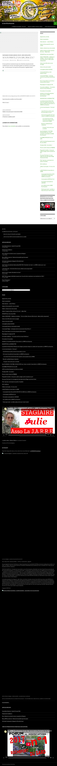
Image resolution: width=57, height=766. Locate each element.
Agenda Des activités (44, 36)
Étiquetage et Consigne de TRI (46, 84)
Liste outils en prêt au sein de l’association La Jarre (14, 236)
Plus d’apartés (6, 702)
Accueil (4, 229)
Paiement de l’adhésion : (7, 249)
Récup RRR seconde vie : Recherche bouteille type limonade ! (15, 257)
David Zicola (13, 60)
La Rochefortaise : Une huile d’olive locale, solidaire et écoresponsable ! (17, 268)
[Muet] (51, 209)
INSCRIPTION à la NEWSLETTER (47, 98)
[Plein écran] (53, 209)
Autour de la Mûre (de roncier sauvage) (10, 318)
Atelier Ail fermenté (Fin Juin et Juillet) (10, 306)
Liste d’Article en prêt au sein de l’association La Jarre (47, 111)
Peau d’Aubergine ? (6, 280)
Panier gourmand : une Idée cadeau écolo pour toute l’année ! (48, 190)
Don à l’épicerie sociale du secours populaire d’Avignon (14, 253)
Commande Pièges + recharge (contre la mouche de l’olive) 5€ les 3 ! (47, 77)
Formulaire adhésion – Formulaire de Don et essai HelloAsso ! (47, 88)
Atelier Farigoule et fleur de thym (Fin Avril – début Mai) (47, 51)
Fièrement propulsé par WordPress (8, 764)
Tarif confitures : (43, 164)
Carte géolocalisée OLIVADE (46, 69)
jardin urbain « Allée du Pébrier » (10, 440)
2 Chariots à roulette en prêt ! (9, 116)
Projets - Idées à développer (24, 55)
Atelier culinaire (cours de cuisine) (35, 26)
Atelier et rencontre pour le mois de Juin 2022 (12, 110)
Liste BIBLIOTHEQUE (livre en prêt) (9, 366)
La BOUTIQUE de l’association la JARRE (10, 389)
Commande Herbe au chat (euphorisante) (45, 72)
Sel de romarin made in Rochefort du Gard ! (11, 272)
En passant (5, 447)
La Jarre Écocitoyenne (8, 23)
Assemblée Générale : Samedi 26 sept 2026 (11, 246)
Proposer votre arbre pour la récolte (11, 361)
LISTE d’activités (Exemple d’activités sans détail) (12, 369)
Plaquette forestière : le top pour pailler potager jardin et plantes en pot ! (47, 151)
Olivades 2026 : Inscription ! (46, 145)
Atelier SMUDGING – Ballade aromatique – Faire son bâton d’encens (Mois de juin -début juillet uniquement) (47, 58)
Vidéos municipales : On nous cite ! (9, 386)
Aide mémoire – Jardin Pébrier (46, 41)
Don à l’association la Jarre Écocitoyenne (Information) (47, 81)
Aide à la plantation (44, 39)
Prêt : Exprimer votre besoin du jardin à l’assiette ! (47, 161)
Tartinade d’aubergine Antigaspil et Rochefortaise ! (13, 261)
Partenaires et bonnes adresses (10, 55)
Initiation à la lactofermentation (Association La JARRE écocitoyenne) (47, 95)
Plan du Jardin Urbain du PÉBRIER (47, 147)
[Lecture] (42, 209)
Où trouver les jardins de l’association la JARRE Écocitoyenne (48, 115)
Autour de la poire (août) (45, 67)
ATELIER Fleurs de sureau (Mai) (47, 54)
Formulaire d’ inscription (45, 90)
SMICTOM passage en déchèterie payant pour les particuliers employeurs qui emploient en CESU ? (23, 276)
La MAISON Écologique (35, 451)
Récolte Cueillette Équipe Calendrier (11, 234)
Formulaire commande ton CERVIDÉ (11, 396)
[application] (47, 206)
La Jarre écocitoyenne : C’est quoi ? (19, 26)
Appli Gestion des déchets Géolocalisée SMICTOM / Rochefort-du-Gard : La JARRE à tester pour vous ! (24, 264)
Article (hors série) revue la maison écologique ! (13, 698)
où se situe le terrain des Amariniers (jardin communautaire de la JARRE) (48, 120)
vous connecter (11, 126)
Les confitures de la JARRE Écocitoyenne (47, 186)
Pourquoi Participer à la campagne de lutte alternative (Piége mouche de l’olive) (47, 156)
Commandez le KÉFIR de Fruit (47, 179)
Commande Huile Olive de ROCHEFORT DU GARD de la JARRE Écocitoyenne (48, 175)
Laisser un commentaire (23, 60)
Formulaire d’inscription (50, 26)
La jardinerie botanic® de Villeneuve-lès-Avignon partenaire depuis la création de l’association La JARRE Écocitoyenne (47, 102)
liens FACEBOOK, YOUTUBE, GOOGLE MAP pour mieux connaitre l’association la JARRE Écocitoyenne (47, 133)
